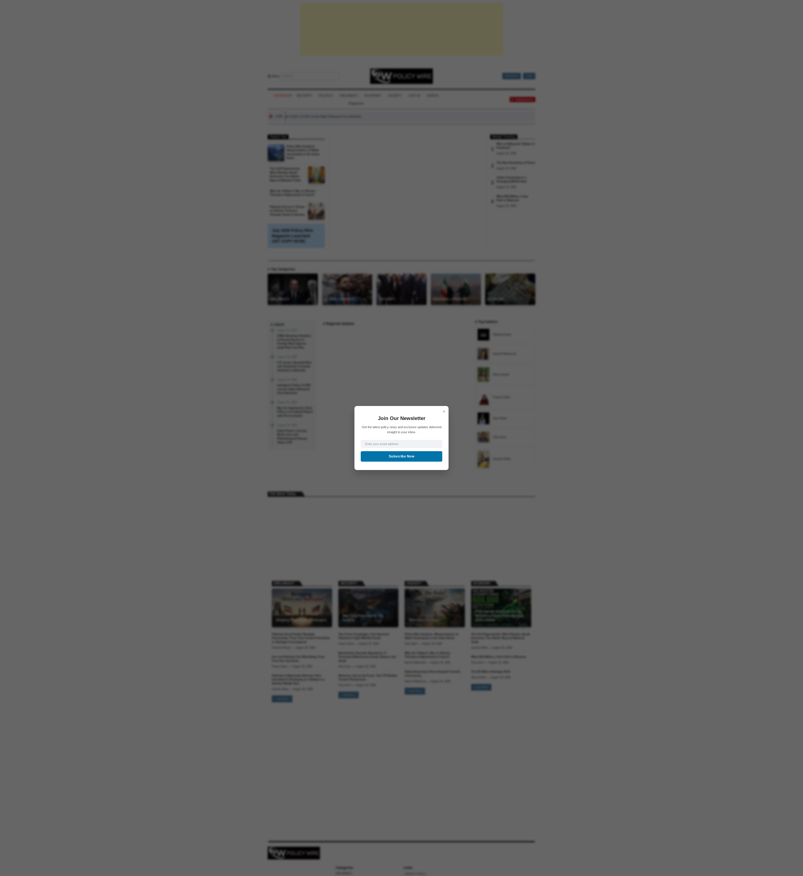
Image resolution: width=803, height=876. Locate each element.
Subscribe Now (401, 456)
